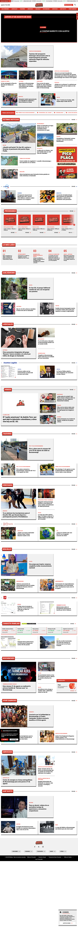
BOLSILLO (38, 9)
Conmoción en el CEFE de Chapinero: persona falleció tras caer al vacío (23, 257)
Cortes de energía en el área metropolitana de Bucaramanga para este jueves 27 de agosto (17, 781)
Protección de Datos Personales (55, 857)
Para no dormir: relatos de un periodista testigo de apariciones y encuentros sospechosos (39, 808)
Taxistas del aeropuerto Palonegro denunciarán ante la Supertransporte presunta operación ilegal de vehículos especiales (39, 57)
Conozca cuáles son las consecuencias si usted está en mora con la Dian (25, 372)
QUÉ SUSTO (63, 9)
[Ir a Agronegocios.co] (28, 623)
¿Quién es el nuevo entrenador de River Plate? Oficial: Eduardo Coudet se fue (26, 534)
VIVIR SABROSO (72, 9)
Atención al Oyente (42, 857)
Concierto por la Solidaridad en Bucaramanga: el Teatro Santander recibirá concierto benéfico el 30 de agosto (39, 717)
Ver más (73, 119)
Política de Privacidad (31, 857)
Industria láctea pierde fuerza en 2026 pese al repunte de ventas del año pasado (26, 643)
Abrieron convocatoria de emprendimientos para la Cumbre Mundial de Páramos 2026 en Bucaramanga (25, 586)
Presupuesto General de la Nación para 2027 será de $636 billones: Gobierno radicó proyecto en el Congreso (26, 197)
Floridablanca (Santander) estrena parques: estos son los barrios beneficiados (66, 140)
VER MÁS (13, 232)
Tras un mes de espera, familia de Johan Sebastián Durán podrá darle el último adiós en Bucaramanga (44, 85)
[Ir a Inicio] (39, 5)
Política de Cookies (67, 920)
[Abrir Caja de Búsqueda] (75, 5)
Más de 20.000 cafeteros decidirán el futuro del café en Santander (26, 309)
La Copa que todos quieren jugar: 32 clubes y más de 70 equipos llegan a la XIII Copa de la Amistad (46, 517)
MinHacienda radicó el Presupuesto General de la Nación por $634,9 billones (63, 608)
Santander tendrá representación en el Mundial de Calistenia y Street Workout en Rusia (28, 100)
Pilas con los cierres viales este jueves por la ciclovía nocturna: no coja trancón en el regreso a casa (65, 409)
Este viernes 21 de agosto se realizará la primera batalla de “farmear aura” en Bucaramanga (16, 688)
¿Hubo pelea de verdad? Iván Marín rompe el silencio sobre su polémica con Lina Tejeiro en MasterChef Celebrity (66, 398)
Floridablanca (59, 112)
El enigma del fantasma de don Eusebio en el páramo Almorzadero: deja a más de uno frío (26, 828)
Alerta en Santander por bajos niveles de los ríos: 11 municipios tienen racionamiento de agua (45, 128)
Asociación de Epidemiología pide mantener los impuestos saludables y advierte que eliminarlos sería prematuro (64, 197)
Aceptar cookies (67, 923)
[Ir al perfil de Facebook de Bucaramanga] (34, 846)
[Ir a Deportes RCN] (8, 524)
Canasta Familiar (4, 1)
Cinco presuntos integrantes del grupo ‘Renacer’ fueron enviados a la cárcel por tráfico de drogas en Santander (17, 354)
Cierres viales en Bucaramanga (26, 112)
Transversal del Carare (45, 112)
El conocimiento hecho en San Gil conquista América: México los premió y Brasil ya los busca (46, 677)
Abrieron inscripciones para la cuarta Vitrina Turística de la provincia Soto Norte (24, 737)
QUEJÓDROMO (5, 9)
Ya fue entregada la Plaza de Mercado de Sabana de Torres (9, 85)
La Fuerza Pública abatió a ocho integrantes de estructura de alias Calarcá (64, 372)
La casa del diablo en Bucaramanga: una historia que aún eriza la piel (65, 828)
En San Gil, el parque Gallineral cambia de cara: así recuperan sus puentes (39, 289)
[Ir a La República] (5, 598)
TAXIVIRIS (22, 9)
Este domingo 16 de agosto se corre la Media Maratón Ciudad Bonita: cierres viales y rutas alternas (65, 470)
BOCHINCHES (46, 9)
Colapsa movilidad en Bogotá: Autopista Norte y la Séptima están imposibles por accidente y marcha (39, 260)
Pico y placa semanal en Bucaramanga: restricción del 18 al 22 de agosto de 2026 (25, 470)
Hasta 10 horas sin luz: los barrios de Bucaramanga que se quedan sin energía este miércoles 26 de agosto (46, 771)
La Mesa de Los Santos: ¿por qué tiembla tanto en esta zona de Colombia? (45, 152)
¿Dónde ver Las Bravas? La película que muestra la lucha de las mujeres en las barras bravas (65, 86)
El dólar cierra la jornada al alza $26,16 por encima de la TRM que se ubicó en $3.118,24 (25, 608)
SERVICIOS (55, 9)
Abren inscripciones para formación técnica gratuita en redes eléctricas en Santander (34, 175)
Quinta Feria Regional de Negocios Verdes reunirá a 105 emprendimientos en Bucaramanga (64, 737)
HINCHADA (30, 9)
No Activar (13, 739)
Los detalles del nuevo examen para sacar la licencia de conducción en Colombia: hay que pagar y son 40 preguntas (54, 258)
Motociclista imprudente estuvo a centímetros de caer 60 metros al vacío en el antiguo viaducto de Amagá (69, 258)
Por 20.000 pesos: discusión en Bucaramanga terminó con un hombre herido (46, 342)
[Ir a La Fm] (6, 186)
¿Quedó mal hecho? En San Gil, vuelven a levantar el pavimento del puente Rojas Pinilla (17, 149)
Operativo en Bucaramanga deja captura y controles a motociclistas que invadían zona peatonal (26, 85)
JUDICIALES (14, 9)
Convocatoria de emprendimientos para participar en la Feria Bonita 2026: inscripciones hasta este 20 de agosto (64, 586)
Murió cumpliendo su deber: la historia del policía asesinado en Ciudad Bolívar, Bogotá (8, 257)
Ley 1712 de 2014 (38, 859)
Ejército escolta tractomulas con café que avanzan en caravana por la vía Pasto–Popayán (64, 643)
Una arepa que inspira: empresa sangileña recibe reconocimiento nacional (40, 566)
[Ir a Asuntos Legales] (10, 363)
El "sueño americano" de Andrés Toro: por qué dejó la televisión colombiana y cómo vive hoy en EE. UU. (20, 419)
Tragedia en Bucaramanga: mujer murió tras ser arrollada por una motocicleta (46, 356)
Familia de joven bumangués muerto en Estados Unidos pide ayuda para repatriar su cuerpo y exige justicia (65, 310)
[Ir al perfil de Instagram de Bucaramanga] (43, 846)
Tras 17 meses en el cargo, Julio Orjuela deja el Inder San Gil (65, 100)
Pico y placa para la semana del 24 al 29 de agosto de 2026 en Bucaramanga (40, 450)
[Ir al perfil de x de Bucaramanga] (38, 846)
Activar (5, 739)
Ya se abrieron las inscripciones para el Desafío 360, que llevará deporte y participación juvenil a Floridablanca (16, 515)
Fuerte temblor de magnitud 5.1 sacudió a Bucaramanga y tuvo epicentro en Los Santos (35, 161)
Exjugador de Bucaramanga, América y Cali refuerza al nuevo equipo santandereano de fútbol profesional (46, 504)
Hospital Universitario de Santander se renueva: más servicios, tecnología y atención (45, 784)
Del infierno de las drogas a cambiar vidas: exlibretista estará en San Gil (45, 691)
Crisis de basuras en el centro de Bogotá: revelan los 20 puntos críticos (66, 420)
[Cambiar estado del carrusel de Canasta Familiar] (10, 1)
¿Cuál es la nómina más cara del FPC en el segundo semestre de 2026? (64, 534)
